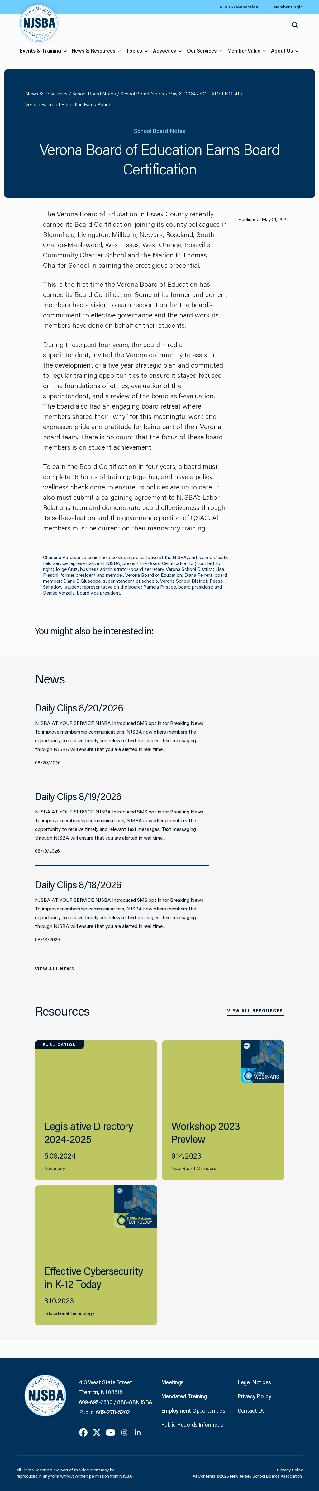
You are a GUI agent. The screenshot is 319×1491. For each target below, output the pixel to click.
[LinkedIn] (138, 1432)
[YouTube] (110, 1432)
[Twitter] (97, 1432)
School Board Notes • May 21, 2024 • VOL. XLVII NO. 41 (180, 93)
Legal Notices (254, 1382)
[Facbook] (83, 1432)
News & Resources (93, 50)
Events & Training (40, 50)
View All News (55, 969)
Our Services (202, 50)
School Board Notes (94, 93)
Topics (134, 50)
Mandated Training (184, 1396)
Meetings (172, 1382)
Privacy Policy (254, 1396)
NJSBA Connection (239, 7)
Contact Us (251, 1410)
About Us (282, 50)
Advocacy (164, 50)
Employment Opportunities (193, 1410)
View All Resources (255, 1010)
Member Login (288, 7)
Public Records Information (193, 1424)
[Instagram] (124, 1432)
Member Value (243, 50)
